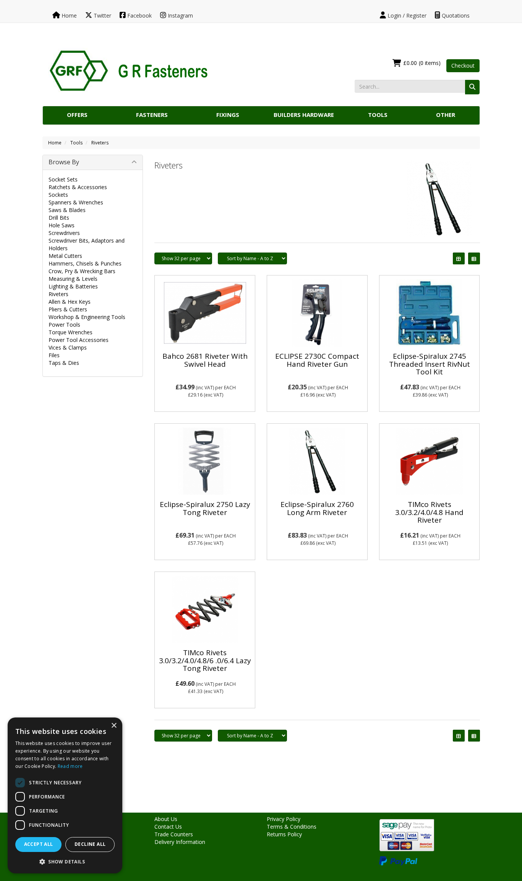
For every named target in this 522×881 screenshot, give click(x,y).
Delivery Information (179, 841)
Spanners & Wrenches (76, 202)
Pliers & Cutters (68, 309)
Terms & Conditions (291, 826)
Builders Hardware (304, 114)
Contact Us (168, 826)
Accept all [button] (38, 844)
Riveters (100, 142)
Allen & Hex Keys (70, 301)
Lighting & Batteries (73, 286)
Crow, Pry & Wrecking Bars (82, 271)
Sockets (58, 194)
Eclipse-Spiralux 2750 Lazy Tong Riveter (205, 508)
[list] (474, 258)
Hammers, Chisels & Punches (85, 263)
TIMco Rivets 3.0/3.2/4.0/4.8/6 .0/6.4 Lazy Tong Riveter (205, 661)
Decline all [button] (90, 844)
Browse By (64, 162)
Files (54, 355)
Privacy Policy (283, 819)
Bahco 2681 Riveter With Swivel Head (205, 360)
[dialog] (65, 795)
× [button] (114, 726)
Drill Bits (59, 217)
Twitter (101, 15)
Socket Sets (63, 179)
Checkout (463, 65)
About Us (165, 819)
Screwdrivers (64, 232)
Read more (70, 766)
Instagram (179, 15)
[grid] (459, 258)
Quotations (455, 15)
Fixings (227, 114)
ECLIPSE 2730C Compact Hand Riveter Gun (317, 360)
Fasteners (152, 114)
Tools (377, 114)
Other (445, 114)
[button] (65, 861)
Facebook (139, 15)
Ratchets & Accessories (78, 187)
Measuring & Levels (73, 278)
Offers (77, 114)
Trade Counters (173, 834)
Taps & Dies (64, 362)
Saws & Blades (67, 210)
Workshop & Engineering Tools (87, 317)
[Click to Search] (472, 87)
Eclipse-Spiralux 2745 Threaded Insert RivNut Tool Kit (429, 364)
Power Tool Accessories (79, 339)
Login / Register (406, 15)
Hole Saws (62, 225)
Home (68, 15)
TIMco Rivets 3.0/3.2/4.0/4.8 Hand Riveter (429, 512)
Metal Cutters (65, 255)
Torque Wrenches (70, 332)
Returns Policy (284, 834)
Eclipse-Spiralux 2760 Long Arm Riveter (317, 508)
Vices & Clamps (68, 347)
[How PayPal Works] (398, 860)
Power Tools (64, 324)
